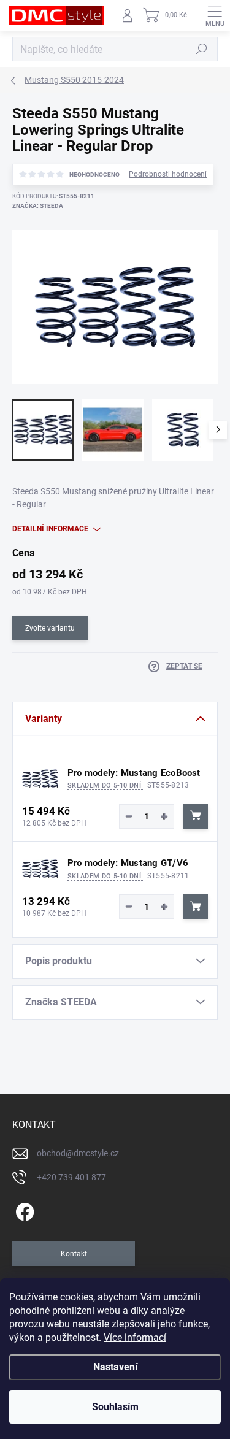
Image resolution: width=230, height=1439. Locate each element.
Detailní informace (50, 528)
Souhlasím (115, 1407)
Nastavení (115, 1367)
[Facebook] (23, 1210)
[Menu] (214, 15)
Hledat (202, 49)
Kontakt (74, 1253)
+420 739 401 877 (71, 1177)
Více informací (135, 1337)
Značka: (37, 205)
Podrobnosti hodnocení (168, 174)
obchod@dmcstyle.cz (78, 1153)
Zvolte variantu (50, 628)
